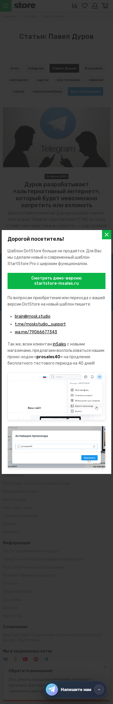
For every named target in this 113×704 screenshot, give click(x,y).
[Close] (106, 234)
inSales (59, 344)
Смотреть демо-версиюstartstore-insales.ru (56, 281)
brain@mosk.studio (32, 316)
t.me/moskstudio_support (40, 324)
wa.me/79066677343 (36, 332)
